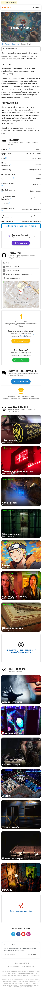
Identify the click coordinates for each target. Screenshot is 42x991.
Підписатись (32, 954)
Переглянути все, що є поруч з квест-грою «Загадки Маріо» (21, 651)
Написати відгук (21, 381)
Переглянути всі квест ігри (21, 911)
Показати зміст (11, 49)
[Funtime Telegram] (13, 934)
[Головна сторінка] (2, 44)
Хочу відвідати (22, 341)
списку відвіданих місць (21, 354)
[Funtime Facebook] (18, 934)
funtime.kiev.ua (28, 966)
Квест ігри (15, 44)
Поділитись (22, 243)
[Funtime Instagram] (28, 934)
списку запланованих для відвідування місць (21, 335)
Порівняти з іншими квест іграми (22, 226)
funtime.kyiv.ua (14, 966)
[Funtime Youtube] (23, 934)
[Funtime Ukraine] (6, 7)
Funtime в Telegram (9, 2)
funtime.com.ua (22, 977)
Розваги (7, 44)
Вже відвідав (22, 360)
